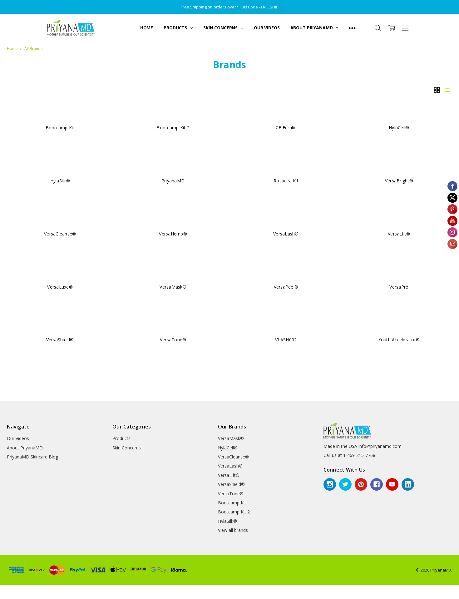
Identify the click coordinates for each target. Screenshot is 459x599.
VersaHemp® (173, 234)
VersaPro (398, 287)
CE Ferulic (286, 128)
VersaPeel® (286, 287)
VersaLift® (399, 234)
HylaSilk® (60, 181)
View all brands (233, 530)
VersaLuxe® (60, 287)
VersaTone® (173, 340)
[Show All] (352, 28)
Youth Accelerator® (399, 340)
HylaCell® (399, 128)
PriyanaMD (173, 181)
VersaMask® (173, 287)
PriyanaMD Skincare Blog (32, 457)
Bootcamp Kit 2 (173, 128)
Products (176, 28)
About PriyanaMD (312, 28)
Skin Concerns (221, 28)
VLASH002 (286, 340)
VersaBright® (399, 181)
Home (146, 28)
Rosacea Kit (286, 181)
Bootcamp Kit (60, 128)
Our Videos (267, 28)
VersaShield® (60, 340)
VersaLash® (286, 234)
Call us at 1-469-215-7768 (349, 455)
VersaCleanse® (60, 234)
